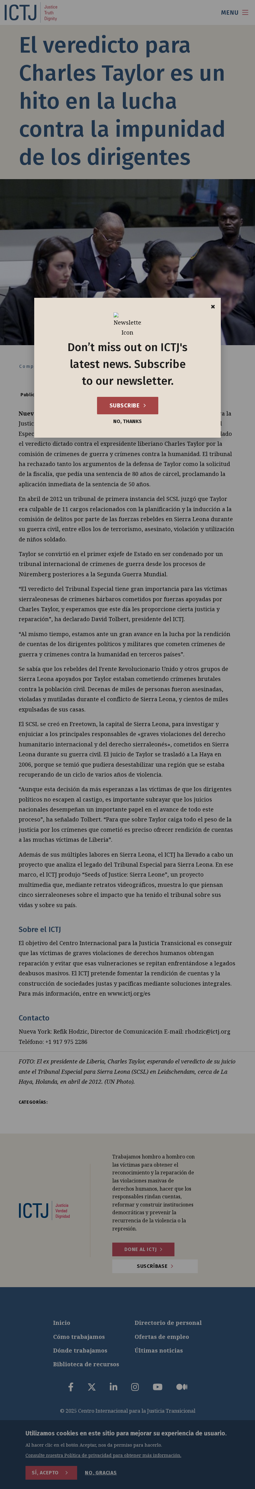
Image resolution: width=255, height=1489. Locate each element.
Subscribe (125, 405)
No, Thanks (127, 421)
